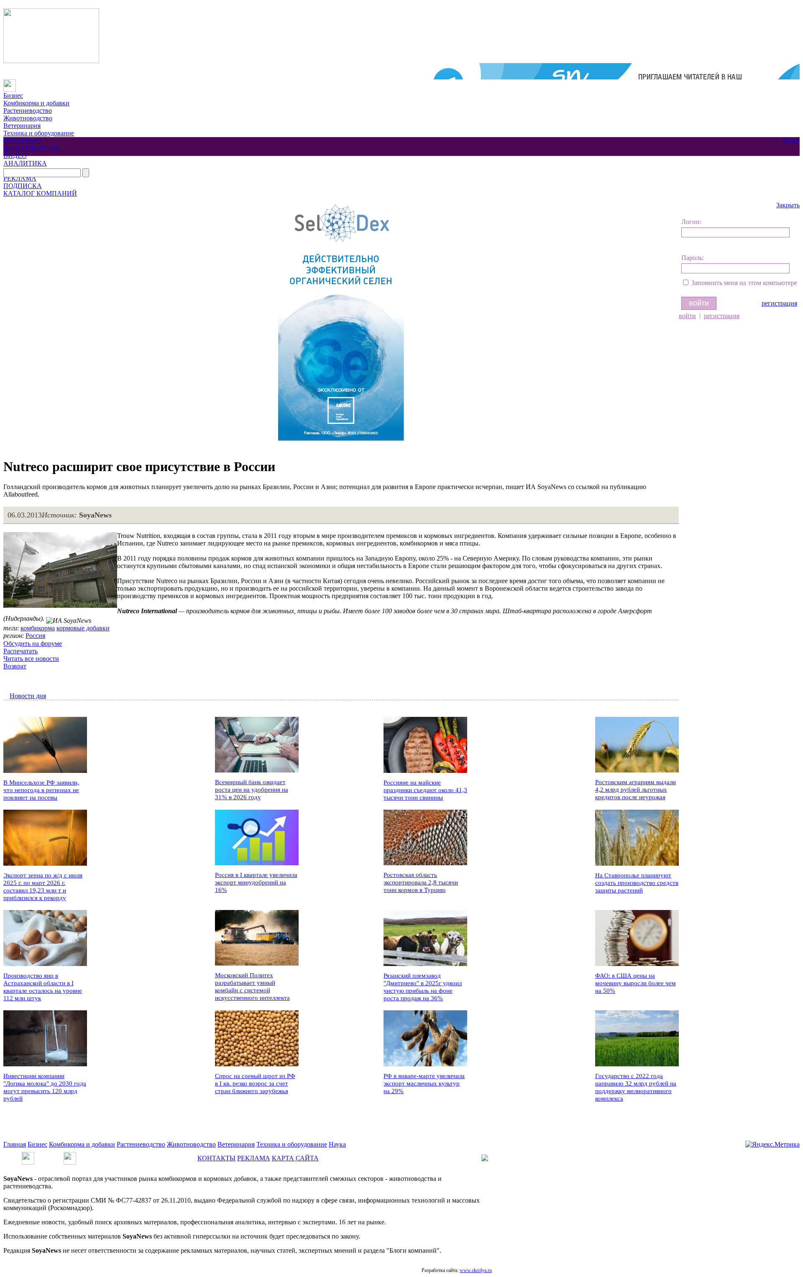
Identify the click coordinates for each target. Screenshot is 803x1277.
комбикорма (37, 628)
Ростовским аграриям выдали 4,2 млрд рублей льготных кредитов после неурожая (635, 789)
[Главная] (9, 83)
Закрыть (788, 205)
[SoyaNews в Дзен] (70, 1155)
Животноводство (27, 118)
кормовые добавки (83, 628)
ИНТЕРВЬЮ (22, 140)
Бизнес (13, 95)
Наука (790, 140)
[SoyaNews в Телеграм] (28, 1155)
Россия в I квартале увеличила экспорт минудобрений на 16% (256, 882)
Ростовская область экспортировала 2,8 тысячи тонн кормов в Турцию (421, 882)
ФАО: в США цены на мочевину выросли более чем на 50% (635, 983)
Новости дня (28, 695)
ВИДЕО (15, 155)
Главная (14, 1144)
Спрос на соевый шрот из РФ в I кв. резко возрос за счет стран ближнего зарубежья (255, 1083)
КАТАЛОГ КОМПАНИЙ (40, 193)
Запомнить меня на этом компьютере (744, 282)
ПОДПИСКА (22, 185)
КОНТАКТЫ (216, 1158)
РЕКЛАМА (19, 178)
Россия (35, 635)
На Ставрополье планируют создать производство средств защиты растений (636, 883)
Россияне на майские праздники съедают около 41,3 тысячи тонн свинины (425, 790)
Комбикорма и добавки (36, 103)
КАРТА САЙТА (295, 1158)
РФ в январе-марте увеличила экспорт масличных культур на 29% (424, 1083)
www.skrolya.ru (476, 1270)
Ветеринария (22, 125)
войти (687, 315)
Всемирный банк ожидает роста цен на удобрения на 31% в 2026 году (251, 789)
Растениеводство (27, 110)
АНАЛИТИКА (25, 163)
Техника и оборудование (38, 133)
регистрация (779, 303)
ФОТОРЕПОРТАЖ (31, 148)
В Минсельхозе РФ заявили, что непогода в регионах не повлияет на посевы (41, 790)
